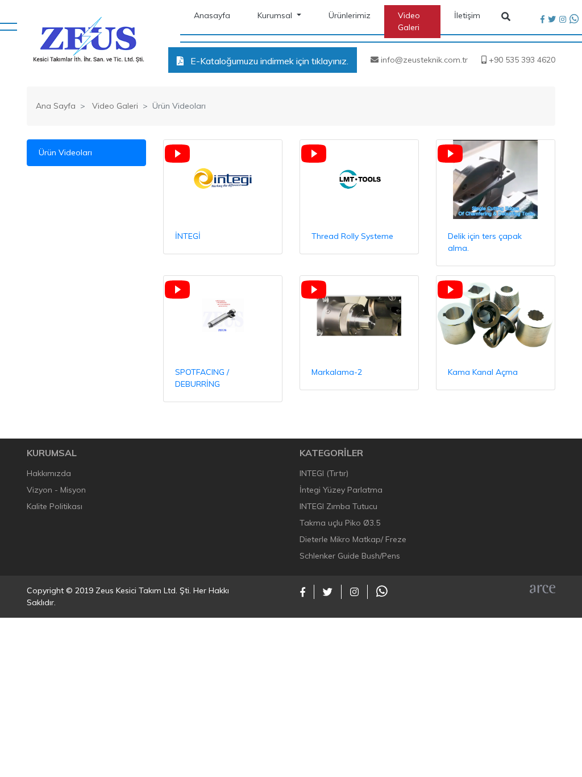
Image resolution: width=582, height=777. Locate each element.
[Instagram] (562, 20)
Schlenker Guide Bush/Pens (350, 556)
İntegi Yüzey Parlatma (341, 490)
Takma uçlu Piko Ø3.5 (340, 523)
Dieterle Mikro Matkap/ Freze (353, 539)
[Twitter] (552, 20)
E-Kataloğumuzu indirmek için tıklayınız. (268, 61)
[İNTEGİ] (223, 179)
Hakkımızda (49, 473)
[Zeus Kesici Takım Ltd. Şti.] (88, 39)
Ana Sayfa (56, 106)
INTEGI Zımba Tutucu (338, 506)
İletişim (467, 15)
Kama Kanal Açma (483, 372)
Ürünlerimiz (350, 15)
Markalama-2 (336, 372)
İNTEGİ (188, 236)
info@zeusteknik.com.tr (423, 60)
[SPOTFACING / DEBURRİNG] (223, 315)
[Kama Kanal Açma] (495, 315)
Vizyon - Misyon (56, 490)
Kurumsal (275, 15)
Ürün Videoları (65, 152)
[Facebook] (542, 20)
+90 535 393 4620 (521, 60)
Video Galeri (409, 21)
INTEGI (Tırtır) (324, 473)
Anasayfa (212, 15)
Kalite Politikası (54, 506)
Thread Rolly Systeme (352, 236)
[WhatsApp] (574, 20)
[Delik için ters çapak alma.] (495, 179)
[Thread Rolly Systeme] (359, 179)
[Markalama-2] (359, 315)
